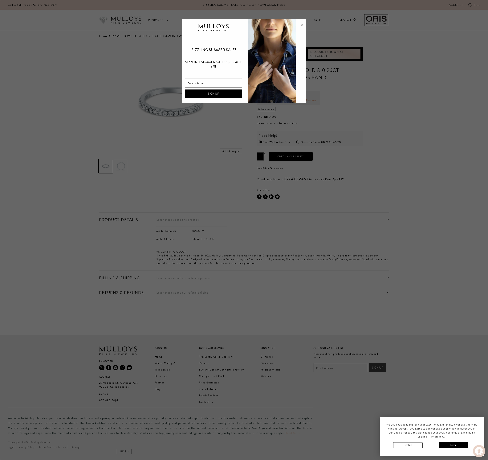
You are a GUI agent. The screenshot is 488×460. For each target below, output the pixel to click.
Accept (453, 445)
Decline (408, 445)
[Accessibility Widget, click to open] (479, 451)
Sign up (213, 94)
